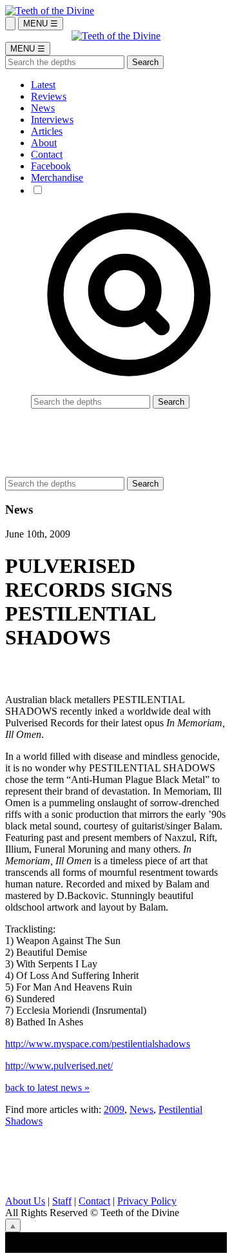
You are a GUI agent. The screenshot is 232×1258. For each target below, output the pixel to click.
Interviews (52, 119)
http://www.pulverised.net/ (59, 1065)
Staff (62, 1200)
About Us (25, 1200)
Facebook (51, 165)
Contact (47, 154)
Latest (43, 84)
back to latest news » (47, 1087)
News (43, 107)
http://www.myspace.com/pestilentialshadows (97, 1043)
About (44, 142)
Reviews (48, 96)
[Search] (10, 23)
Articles (47, 131)
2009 (114, 1109)
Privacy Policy (147, 1200)
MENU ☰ (40, 23)
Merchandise (57, 177)
